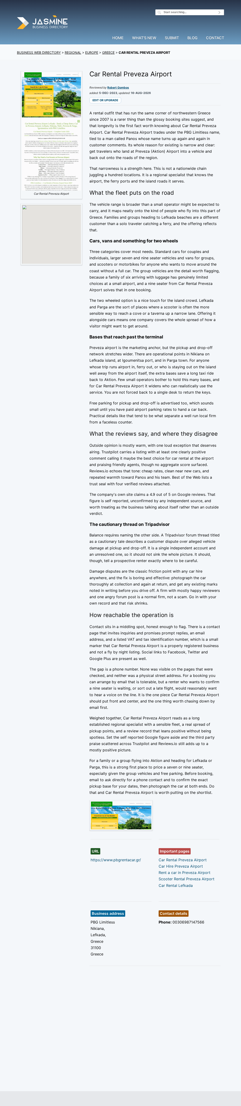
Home (118, 38)
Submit (172, 38)
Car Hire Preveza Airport (181, 866)
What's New (144, 38)
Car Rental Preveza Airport (183, 860)
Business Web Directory (39, 52)
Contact (215, 38)
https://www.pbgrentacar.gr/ (116, 860)
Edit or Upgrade (105, 100)
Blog (192, 38)
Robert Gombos (118, 87)
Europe (91, 52)
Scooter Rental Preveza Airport (186, 879)
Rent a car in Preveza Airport (184, 872)
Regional (73, 52)
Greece (108, 52)
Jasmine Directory (43, 23)
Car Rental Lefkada (176, 885)
